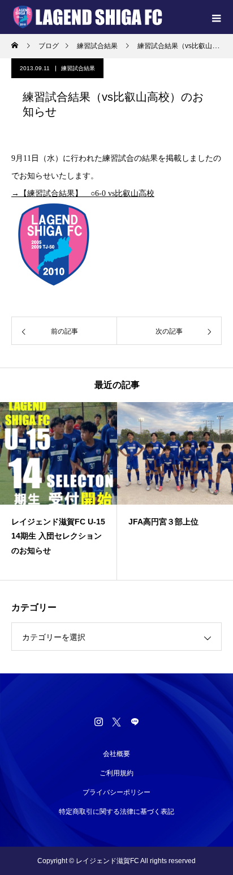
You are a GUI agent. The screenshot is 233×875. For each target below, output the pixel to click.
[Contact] (134, 721)
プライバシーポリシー (116, 792)
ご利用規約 (116, 773)
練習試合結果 (78, 68)
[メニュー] (216, 17)
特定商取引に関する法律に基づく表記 (116, 812)
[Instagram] (98, 721)
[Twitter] (116, 721)
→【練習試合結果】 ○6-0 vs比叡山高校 (82, 193)
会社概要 (116, 754)
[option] (58, 491)
